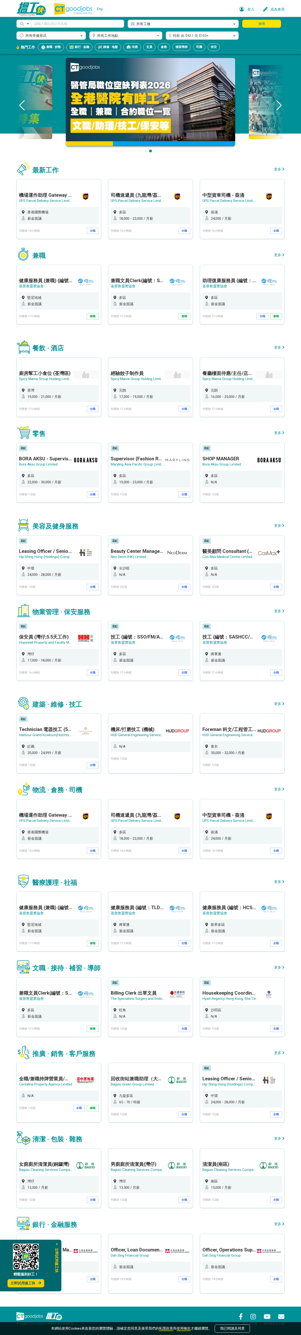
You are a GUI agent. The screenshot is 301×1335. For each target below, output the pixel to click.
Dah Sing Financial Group (130, 1255)
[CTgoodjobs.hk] (29, 1316)
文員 (149, 47)
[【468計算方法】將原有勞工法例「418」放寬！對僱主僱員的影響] (150, 102)
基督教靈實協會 (31, 286)
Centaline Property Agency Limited (45, 1084)
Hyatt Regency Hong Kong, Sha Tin (229, 998)
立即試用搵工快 (23, 1283)
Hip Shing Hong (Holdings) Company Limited (53, 557)
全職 (92, 230)
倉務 (164, 47)
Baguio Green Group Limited (132, 1084)
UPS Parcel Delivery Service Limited (46, 201)
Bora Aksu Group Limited (38, 464)
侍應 (134, 47)
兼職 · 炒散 (53, 47)
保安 (214, 47)
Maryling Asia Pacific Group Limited (138, 464)
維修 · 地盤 (110, 47)
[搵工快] (53, 1316)
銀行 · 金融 (81, 47)
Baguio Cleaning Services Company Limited (52, 1170)
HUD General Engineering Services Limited (143, 735)
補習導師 (181, 47)
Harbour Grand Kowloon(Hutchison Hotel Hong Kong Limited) (66, 735)
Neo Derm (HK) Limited (128, 557)
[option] (59, 209)
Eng (100, 9)
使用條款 (184, 1328)
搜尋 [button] (261, 24)
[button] (24, 24)
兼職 (92, 316)
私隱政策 (166, 1328)
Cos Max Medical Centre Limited (227, 557)
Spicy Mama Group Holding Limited (46, 379)
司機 (199, 47)
